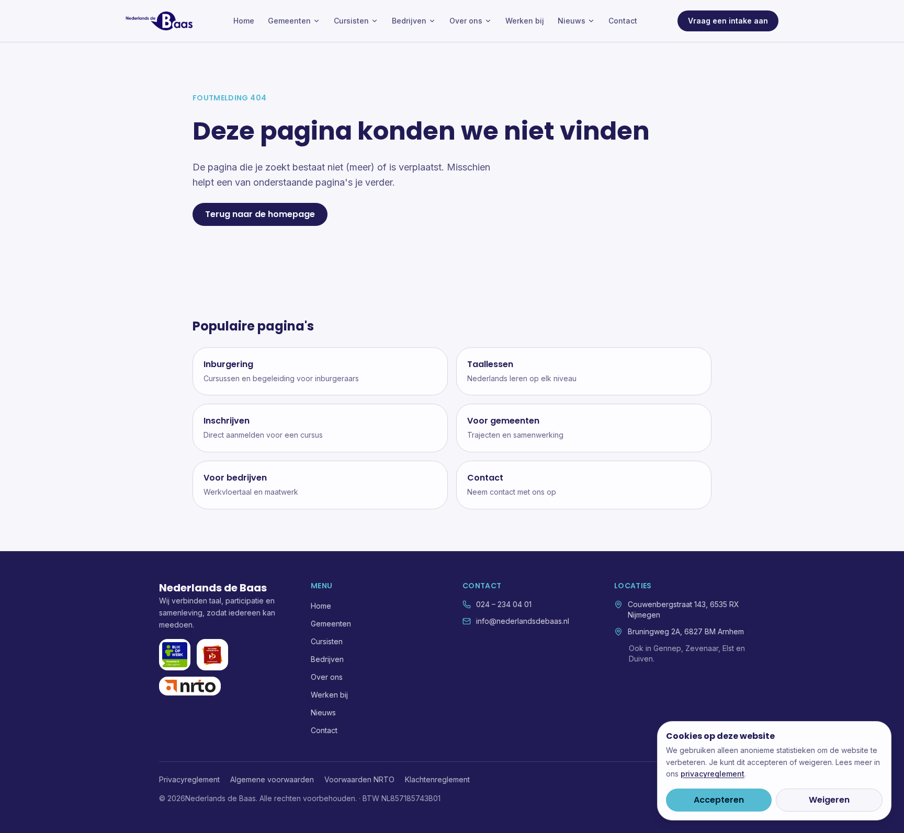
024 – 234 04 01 (504, 604)
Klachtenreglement (437, 779)
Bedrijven (409, 20)
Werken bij (524, 20)
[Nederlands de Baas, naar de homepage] (159, 21)
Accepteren (719, 800)
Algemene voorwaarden (272, 779)
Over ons (465, 20)
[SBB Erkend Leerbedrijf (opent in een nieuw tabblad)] (212, 654)
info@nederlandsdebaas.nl (522, 621)
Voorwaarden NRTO (359, 779)
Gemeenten (289, 20)
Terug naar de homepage (260, 214)
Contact (622, 20)
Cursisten (351, 20)
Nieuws (571, 20)
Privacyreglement (189, 779)
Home (243, 20)
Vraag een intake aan (728, 20)
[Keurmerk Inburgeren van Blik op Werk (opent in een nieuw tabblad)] (174, 654)
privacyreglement (712, 773)
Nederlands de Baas (213, 587)
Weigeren (829, 800)
